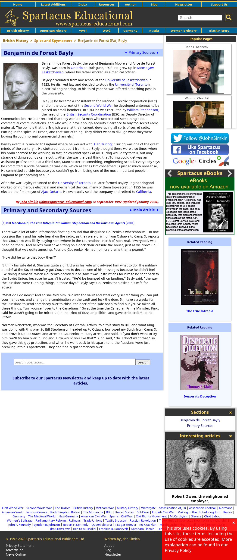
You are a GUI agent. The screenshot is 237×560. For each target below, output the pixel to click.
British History (83, 508)
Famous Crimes (36, 512)
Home (17, 4)
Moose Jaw (145, 68)
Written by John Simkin (122, 539)
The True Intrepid (199, 311)
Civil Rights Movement (151, 516)
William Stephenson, (143, 110)
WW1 (83, 30)
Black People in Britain (65, 512)
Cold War (143, 512)
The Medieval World (42, 516)
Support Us (219, 4)
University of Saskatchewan (126, 80)
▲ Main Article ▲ (144, 209)
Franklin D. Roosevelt (113, 529)
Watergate (148, 508)
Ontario (77, 68)
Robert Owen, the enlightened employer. (200, 499)
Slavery (196, 516)
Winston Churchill (197, 98)
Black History (219, 30)
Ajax (44, 191)
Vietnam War (105, 508)
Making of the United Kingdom (199, 512)
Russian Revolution (143, 520)
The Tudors (62, 508)
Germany (130, 30)
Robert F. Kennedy (75, 524)
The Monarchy (93, 512)
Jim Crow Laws (60, 529)
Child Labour (213, 516)
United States (124, 512)
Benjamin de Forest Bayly (200, 420)
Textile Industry (116, 520)
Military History (127, 508)
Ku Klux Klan (147, 524)
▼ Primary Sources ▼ (141, 52)
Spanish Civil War (121, 516)
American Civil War (93, 516)
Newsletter (183, 4)
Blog (154, 4)
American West (12, 512)
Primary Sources (200, 425)
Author (130, 4)
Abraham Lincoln (142, 529)
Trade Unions (93, 520)
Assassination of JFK (172, 508)
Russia (154, 30)
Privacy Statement (20, 545)
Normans (225, 508)
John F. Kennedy (197, 47)
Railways (75, 520)
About (109, 545)
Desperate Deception (200, 396)
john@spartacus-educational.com (65, 202)
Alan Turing (103, 144)
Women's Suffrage (19, 520)
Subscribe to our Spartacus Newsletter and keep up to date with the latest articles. (80, 380)
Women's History (183, 30)
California (143, 191)
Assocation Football (202, 508)
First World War (12, 508)
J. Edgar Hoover (125, 524)
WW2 (106, 30)
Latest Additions (53, 4)
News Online (16, 554)
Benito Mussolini (84, 529)
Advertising (15, 550)
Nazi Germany (68, 516)
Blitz (109, 512)
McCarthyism (179, 516)
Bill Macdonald (17, 223)
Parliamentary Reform (50, 520)
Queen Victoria (101, 524)
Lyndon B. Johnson (47, 524)
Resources (106, 4)
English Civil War (163, 512)
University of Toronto (131, 84)
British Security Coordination (88, 114)
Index (82, 4)
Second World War (98, 105)
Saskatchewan (53, 72)
